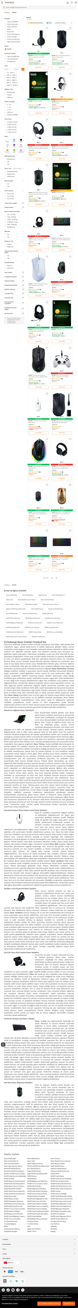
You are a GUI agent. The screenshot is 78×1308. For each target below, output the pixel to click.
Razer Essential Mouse (47, 600)
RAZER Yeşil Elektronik (13, 627)
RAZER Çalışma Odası (35, 632)
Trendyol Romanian (10, 1221)
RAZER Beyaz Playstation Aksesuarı (62, 1211)
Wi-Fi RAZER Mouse (12, 613)
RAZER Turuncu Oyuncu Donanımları (38, 1184)
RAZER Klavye (31, 1179)
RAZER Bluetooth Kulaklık (12, 1189)
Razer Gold (9, 600)
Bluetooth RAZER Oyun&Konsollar (15, 1171)
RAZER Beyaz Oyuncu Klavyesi (37, 1219)
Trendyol (7, 12)
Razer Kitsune (42, 595)
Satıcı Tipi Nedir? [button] (17, 168)
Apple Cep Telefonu (34, 1229)
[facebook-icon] (18, 1290)
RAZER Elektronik (47, 613)
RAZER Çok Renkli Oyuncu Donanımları (62, 1186)
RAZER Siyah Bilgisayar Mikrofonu (62, 1216)
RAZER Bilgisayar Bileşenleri (14, 623)
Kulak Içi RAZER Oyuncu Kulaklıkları (15, 1174)
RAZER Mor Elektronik (38, 637)
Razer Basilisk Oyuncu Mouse (26, 600)
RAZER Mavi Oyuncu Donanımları (62, 1201)
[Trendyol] (9, 3)
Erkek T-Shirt (31, 1231)
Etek (28, 1226)
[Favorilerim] (72, 3)
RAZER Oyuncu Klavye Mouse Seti (38, 1194)
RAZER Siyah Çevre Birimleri (36, 1201)
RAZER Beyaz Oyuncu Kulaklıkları (38, 1206)
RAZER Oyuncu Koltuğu (58, 1194)
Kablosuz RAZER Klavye (30, 613)
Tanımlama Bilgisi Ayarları (10, 1303)
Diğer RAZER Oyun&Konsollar (37, 1174)
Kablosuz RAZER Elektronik (60, 1171)
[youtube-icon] (13, 1290)
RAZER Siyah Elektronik (13, 618)
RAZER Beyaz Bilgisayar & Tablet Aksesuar (62, 1204)
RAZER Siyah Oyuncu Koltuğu (37, 1209)
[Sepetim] (76, 3)
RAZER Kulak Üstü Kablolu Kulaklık (62, 1206)
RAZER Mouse (32, 1176)
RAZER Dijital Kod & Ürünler (13, 1206)
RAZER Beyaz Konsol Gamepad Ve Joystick (15, 1181)
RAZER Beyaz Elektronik (32, 618)
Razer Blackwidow (27, 595)
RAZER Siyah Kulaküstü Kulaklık (38, 1211)
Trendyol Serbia (32, 1224)
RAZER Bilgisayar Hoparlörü (60, 1209)
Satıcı (4, 1249)
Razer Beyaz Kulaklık (31, 604)
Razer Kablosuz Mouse (13, 604)
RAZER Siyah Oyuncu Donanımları (16, 637)
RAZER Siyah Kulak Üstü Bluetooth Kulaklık (38, 1191)
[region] (39, 1300)
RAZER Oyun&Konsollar (51, 627)
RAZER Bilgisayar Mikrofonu (36, 1189)
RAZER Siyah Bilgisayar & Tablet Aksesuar (38, 1199)
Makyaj (53, 1231)
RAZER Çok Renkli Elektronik (14, 632)
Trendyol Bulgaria (10, 1224)
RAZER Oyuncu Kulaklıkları (55, 632)
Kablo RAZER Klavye (34, 1171)
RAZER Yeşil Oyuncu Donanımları (62, 1199)
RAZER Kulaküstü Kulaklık (36, 1196)
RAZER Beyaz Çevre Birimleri (13, 1214)
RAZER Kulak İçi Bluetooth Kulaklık (62, 1184)
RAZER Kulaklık (9, 1179)
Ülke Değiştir (6, 1258)
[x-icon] (22, 1290)
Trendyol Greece (32, 1221)
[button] (14, 19)
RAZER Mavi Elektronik (35, 623)
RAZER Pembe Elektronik (59, 1219)
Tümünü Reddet (69, 1303)
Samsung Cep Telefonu (12, 1229)
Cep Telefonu (55, 1224)
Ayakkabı (54, 1226)
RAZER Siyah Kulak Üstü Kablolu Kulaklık (38, 1214)
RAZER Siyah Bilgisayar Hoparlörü (15, 1216)
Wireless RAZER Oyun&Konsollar (16, 609)
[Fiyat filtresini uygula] (23, 69)
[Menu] (2, 3)
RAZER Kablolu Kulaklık (12, 1211)
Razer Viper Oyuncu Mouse (51, 604)
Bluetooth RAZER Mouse (55, 609)
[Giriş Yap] (68, 3)
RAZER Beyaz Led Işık (11, 1199)
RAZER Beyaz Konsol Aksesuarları (15, 1204)
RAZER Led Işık (56, 1191)
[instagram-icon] (3, 1290)
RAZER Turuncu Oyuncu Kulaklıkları (15, 1209)
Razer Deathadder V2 (58, 595)
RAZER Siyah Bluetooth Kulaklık (61, 1196)
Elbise (6, 1226)
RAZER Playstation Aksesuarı (13, 1201)
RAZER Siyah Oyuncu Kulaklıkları (15, 1176)
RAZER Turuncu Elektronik (55, 623)
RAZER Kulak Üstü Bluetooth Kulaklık (15, 1184)
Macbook (54, 1229)
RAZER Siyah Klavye (57, 1176)
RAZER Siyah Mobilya (34, 1216)
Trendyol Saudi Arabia (58, 1221)
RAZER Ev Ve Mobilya (58, 1214)
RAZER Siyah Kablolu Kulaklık (37, 1204)
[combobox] (64, 22)
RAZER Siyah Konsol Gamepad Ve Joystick (62, 1179)
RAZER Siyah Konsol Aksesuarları (15, 1194)
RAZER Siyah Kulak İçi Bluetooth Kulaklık (62, 1189)
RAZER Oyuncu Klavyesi (32, 627)
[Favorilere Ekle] (47, 28)
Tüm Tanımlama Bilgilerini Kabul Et (49, 1303)
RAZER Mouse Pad (10, 1196)
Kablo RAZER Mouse (37, 609)
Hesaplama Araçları (10, 1231)
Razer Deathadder (11, 595)
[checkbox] (7, 141)
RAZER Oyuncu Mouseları (52, 618)
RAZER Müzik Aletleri (34, 1186)
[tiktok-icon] (8, 1290)
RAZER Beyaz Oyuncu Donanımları (15, 1186)
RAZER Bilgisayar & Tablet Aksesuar (38, 1181)
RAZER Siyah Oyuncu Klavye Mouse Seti (15, 1191)
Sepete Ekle (38, 67)
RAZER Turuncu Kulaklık (12, 1219)
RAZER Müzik (55, 1174)
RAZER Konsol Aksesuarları (60, 1181)
